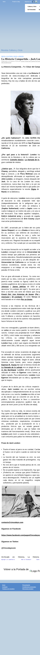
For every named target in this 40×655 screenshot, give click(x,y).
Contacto (4, 587)
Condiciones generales (29, 587)
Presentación (26, 585)
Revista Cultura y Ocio (11, 50)
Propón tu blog (16, 1)
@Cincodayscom (6, 62)
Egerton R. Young (8, 365)
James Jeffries (19, 287)
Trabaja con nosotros (8, 589)
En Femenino (32, 9)
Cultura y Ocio (32, 6)
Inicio (4, 1)
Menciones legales (27, 589)
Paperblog (12, 8)
